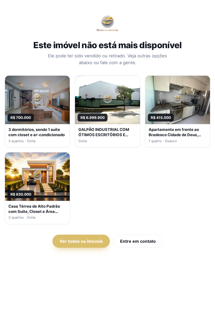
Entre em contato (138, 241)
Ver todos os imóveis (81, 241)
